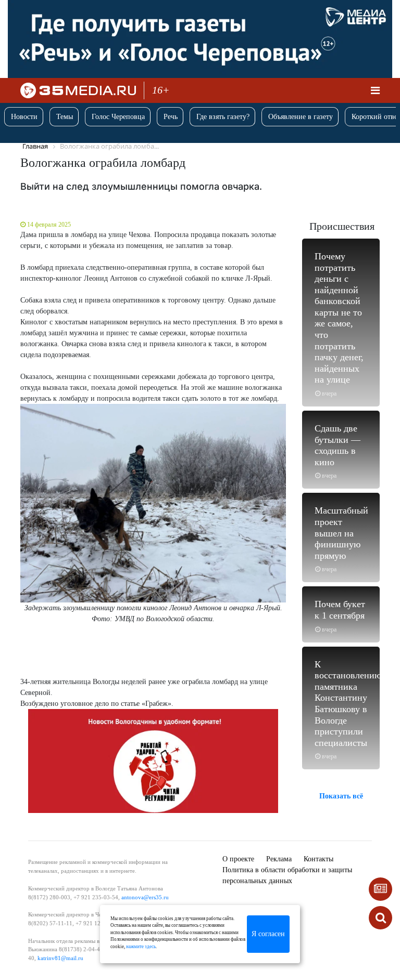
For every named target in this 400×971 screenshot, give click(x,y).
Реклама (279, 859)
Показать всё (341, 796)
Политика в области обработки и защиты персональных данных (287, 875)
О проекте (238, 859)
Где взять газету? (222, 117)
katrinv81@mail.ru (60, 958)
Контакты (318, 859)
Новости (24, 117)
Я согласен (268, 934)
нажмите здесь (141, 946)
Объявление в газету (300, 117)
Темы (64, 117)
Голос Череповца (118, 117)
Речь (171, 117)
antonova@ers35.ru (145, 897)
